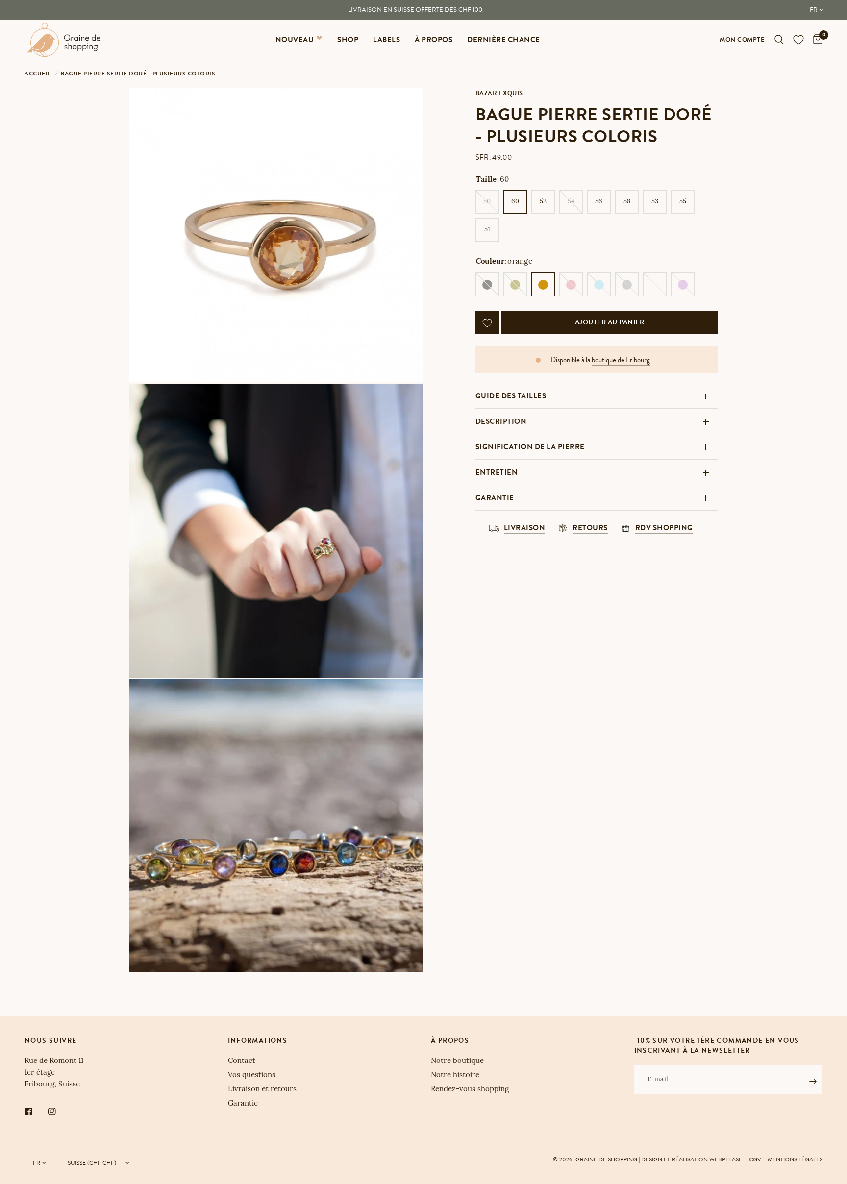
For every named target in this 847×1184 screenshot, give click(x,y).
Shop (347, 39)
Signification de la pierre (530, 447)
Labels (386, 39)
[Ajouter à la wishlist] (487, 323)
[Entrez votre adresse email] (812, 1081)
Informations (258, 1041)
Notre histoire (455, 1075)
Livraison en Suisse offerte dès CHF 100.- (417, 10)
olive (515, 284)
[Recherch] (779, 39)
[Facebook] (35, 1111)
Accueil (38, 73)
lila (683, 284)
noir (487, 284)
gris (627, 284)
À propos (433, 39)
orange (543, 284)
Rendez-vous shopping (470, 1089)
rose (571, 284)
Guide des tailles (511, 396)
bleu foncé (655, 284)
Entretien (496, 472)
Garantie (494, 498)
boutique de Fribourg (621, 360)
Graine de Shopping (606, 1159)
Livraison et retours (262, 1089)
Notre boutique (457, 1061)
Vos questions (251, 1075)
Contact (241, 1061)
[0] (815, 39)
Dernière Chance (503, 39)
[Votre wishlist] (798, 39)
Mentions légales (795, 1159)
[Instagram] (59, 1111)
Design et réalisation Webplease (691, 1159)
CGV (755, 1159)
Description (501, 421)
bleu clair (599, 284)
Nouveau (294, 39)
